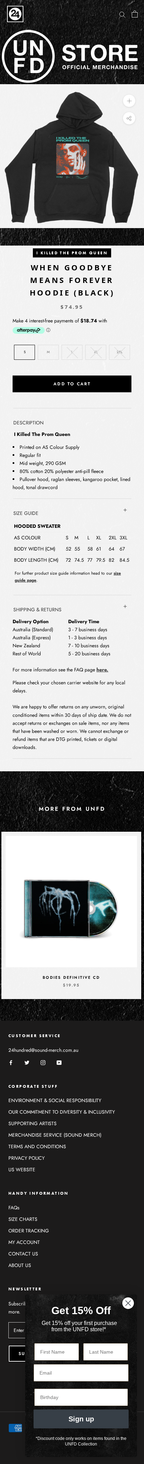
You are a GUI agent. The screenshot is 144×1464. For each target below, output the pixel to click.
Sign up (81, 1419)
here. (102, 669)
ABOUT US (19, 1265)
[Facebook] (10, 1062)
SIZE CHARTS (22, 1219)
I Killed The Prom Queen (72, 253)
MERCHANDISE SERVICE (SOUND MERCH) (54, 1134)
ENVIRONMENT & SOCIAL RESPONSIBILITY (54, 1100)
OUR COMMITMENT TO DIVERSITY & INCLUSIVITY (61, 1111)
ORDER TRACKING (28, 1230)
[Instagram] (43, 1062)
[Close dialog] (128, 1303)
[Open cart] (135, 13)
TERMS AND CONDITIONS (37, 1146)
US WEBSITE (21, 1169)
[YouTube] (59, 1062)
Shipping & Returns (37, 609)
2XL (120, 352)
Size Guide (25, 513)
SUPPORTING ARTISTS (32, 1123)
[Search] (122, 14)
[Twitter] (26, 1062)
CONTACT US (23, 1253)
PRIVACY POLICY (26, 1158)
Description (28, 422)
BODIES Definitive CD (71, 977)
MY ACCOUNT (24, 1242)
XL (96, 352)
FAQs (14, 1207)
